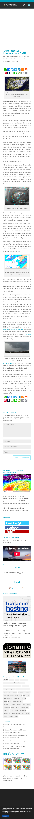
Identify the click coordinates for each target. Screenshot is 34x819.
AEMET (6, 679)
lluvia (5, 701)
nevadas (19, 704)
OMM (12, 707)
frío (24, 695)
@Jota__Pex (19, 573)
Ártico (16, 716)
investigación (17, 698)
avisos (16, 679)
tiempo (27, 713)
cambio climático (8, 686)
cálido (5, 692)
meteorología (7, 704)
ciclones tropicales (21, 689)
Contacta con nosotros (11, 638)
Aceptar (5, 816)
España (15, 692)
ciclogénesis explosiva (9, 689)
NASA (13, 704)
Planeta (17, 707)
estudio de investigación (24, 692)
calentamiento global (15, 683)
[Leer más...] (17, 90)
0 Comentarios (14, 61)
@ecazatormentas (9, 573)
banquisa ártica (24, 679)
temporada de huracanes (18, 713)
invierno (24, 698)
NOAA (28, 704)
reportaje (6, 329)
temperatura (23, 710)
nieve (24, 704)
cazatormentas (17, 686)
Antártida (11, 679)
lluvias (9, 701)
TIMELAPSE (20, 540)
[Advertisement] (17, 31)
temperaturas (7, 713)
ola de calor (7, 707)
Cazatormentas (10, 56)
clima (28, 689)
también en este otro (16, 329)
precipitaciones (24, 707)
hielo (28, 695)
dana (10, 692)
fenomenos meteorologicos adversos (13, 695)
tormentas (11, 716)
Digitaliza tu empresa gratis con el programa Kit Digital (15, 624)
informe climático (8, 698)
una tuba (28, 334)
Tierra (5, 716)
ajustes (15, 813)
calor (23, 683)
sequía (16, 710)
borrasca (6, 683)
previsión (6, 710)
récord (11, 710)
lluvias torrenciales (17, 701)
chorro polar (25, 686)
